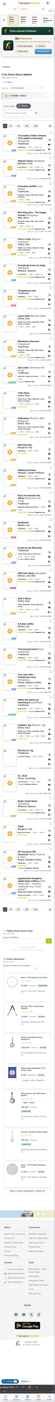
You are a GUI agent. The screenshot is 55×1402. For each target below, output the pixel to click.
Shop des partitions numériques (27, 950)
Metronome (34, 1276)
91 (18, 126)
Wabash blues (31, 162)
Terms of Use (10, 1247)
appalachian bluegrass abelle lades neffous (31, 885)
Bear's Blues (24, 599)
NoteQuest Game (36, 1280)
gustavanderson (33, 793)
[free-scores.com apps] (4, 20)
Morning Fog (25, 446)
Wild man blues (32, 574)
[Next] (36, 1387)
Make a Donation (36, 1251)
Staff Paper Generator (38, 1285)
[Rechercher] (43, 9)
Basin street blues (27, 804)
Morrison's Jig (25, 751)
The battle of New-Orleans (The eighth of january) (32, 139)
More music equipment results (27, 1190)
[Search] (35, 113)
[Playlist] (42, 1387)
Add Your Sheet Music (38, 1238)
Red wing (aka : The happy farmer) (32, 215)
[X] (31, 1315)
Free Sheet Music (16, 1269)
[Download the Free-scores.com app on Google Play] (27, 1325)
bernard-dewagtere (33, 870)
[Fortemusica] (18, 1343)
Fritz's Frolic (29, 242)
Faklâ (25, 827)
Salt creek (31, 370)
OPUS (38, 1400)
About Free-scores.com (14, 1234)
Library (27, 1400)
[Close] (49, 31)
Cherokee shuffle (30, 189)
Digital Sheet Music (16, 1278)
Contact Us (9, 1238)
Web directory (35, 1293)
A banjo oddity (26, 625)
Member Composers (38, 1234)
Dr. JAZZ (27, 777)
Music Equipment (15, 1282)
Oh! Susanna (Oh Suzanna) (31, 855)
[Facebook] (16, 1315)
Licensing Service (36, 1242)
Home (5, 1400)
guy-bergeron (34, 153)
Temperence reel (27, 292)
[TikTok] (39, 1315)
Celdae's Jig (32, 726)
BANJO (25, 106)
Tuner (31, 1289)
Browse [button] (16, 1400)
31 (11, 126)
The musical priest (30, 652)
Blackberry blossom (28, 344)
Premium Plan (34, 1247)
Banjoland (23, 523)
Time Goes (24, 394)
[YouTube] (24, 1315)
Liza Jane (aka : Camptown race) (29, 678)
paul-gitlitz (35, 257)
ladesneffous (35, 900)
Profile (49, 1400)
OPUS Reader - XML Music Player (37, 1270)
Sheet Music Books (16, 1273)
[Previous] (22, 1387)
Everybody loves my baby (31, 268)
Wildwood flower (31, 471)
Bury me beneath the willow (29, 499)
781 (35, 126)
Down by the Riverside (30, 549)
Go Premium (43, 51)
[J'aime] (17, 1387)
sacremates (36, 768)
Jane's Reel (32, 317)
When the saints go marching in (30, 702)
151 (26, 126)
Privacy (7, 1251)
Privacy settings (11, 1255)
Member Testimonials (13, 1242)
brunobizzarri (35, 565)
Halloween (31, 421)
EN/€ (51, 11)
